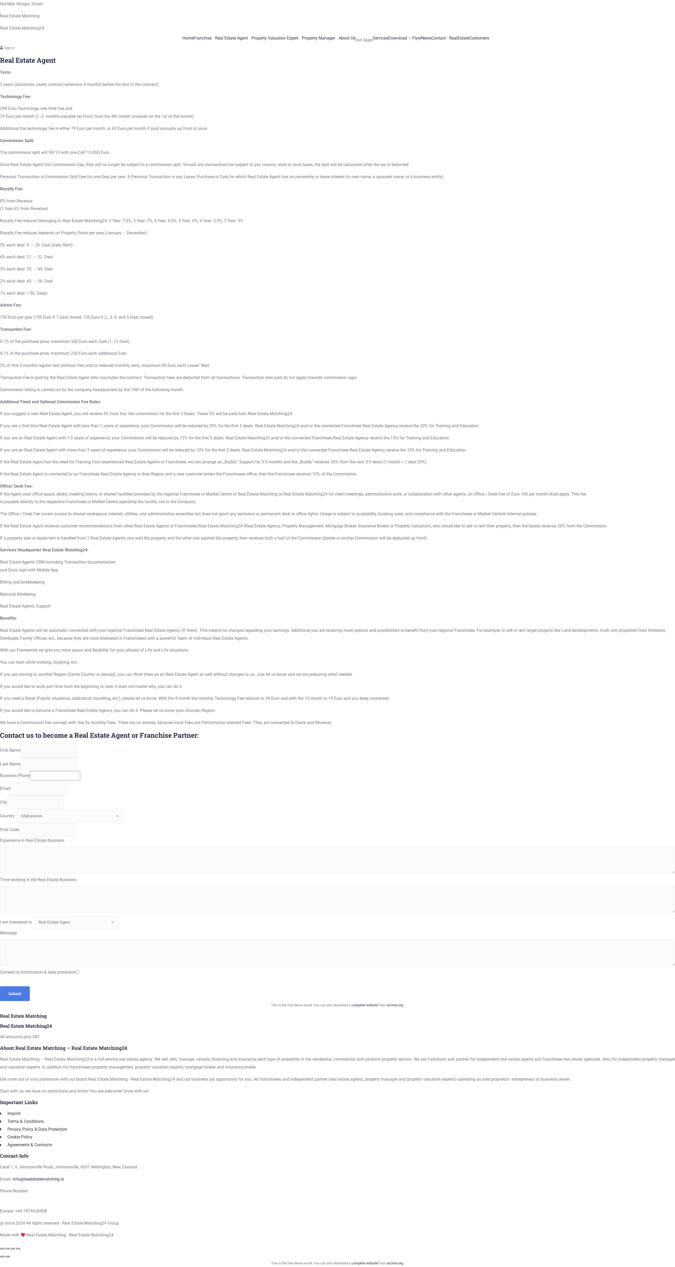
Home (188, 38)
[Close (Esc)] (18, 1248)
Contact (438, 38)
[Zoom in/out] (2, 1248)
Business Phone (15, 775)
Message (8, 932)
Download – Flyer (404, 38)
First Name (10, 750)
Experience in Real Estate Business (32, 840)
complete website (364, 1005)
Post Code (9, 829)
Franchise (203, 38)
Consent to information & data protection (38, 972)
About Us (347, 38)
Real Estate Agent (231, 38)
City (3, 802)
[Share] (13, 1248)
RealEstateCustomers (469, 38)
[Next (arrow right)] (7, 1256)
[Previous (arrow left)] (2, 1256)
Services (380, 38)
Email (5, 788)
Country (7, 815)
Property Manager (318, 38)
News (426, 38)
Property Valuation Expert (274, 38)
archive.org (395, 1005)
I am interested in (16, 922)
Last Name (10, 763)
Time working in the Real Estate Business (38, 879)
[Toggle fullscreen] (7, 1248)
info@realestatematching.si (38, 1179)
